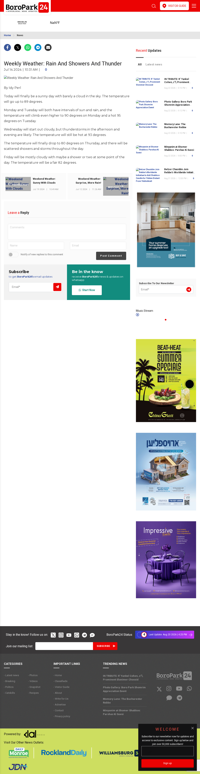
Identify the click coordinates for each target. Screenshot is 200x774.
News (20, 35)
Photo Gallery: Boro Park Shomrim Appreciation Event (178, 104)
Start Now (88, 290)
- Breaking (9, 681)
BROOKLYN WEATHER (61, 21)
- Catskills (9, 692)
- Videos (33, 681)
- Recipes (33, 692)
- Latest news (11, 675)
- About (58, 692)
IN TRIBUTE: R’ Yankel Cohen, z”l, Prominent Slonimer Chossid (176, 82)
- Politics (8, 687)
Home (7, 35)
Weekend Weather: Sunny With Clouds (44, 180)
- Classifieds (60, 681)
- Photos (33, 675)
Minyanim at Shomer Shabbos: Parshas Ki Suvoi (122, 712)
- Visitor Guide (61, 687)
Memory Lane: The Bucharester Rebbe (175, 126)
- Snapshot (34, 687)
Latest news (154, 64)
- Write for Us (61, 698)
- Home (58, 675)
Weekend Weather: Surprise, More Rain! (88, 180)
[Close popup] (192, 728)
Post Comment (111, 255)
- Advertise (60, 704)
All (140, 64)
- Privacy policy (62, 716)
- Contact (59, 710)
